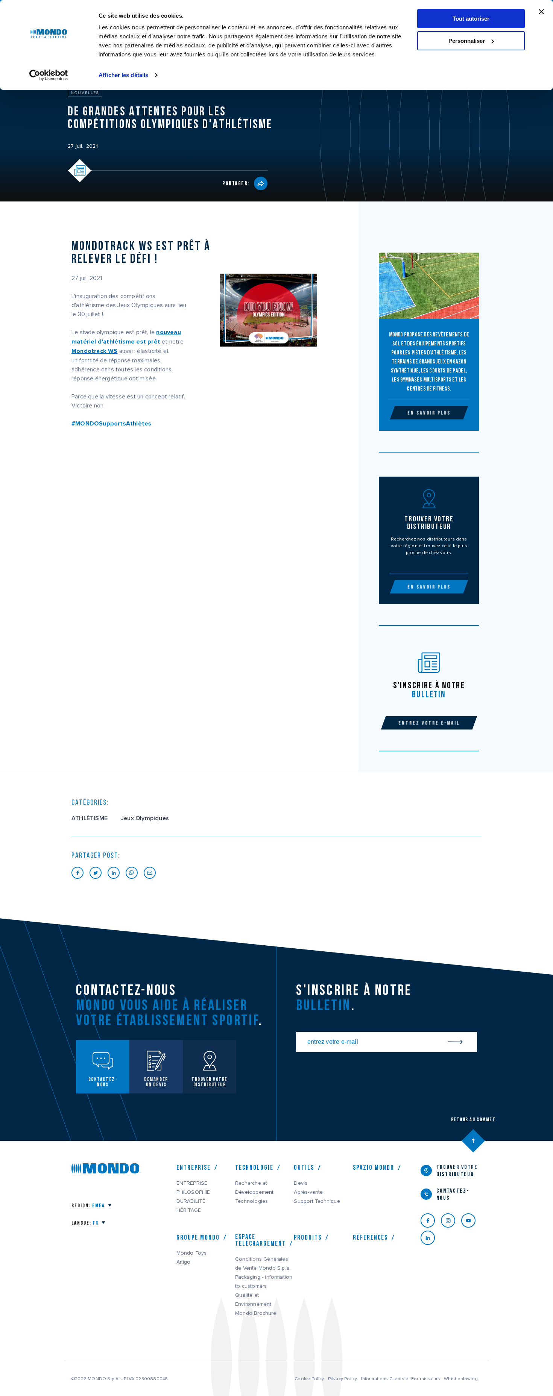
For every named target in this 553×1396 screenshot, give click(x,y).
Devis (300, 1183)
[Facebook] (431, 1220)
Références (370, 1237)
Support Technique (317, 1201)
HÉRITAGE (188, 1210)
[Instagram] (451, 1220)
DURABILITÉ (191, 1201)
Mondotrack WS (94, 351)
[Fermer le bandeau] (541, 11)
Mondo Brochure (255, 1313)
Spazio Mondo (373, 1167)
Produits (308, 1237)
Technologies (251, 1201)
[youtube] (471, 1220)
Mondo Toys (191, 1253)
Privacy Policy (342, 1378)
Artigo (183, 1262)
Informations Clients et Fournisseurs (400, 1378)
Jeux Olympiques (145, 818)
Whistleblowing (461, 1378)
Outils (304, 1167)
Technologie (254, 1167)
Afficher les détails (123, 75)
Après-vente (308, 1192)
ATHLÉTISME (89, 818)
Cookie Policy (309, 1378)
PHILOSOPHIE (193, 1192)
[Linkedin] (431, 1238)
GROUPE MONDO (198, 1237)
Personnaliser (466, 41)
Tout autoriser (471, 18)
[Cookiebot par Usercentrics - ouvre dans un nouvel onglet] (49, 75)
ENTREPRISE (192, 1183)
